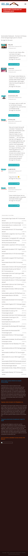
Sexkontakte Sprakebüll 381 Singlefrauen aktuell (14, 250)
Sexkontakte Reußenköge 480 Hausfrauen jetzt (14, 327)
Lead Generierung (12, 554)
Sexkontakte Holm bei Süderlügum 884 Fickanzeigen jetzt (14, 274)
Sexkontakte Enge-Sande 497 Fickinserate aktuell (14, 219)
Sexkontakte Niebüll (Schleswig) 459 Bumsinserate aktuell (14, 241)
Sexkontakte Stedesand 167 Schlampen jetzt (15, 47)
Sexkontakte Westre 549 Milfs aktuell (14, 296)
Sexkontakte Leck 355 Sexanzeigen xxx (14, 223)
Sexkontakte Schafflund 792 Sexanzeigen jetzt (14, 353)
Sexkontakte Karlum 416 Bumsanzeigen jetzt (14, 255)
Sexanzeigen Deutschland (15, 552)
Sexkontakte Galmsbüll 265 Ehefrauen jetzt (14, 315)
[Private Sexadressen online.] (9, 4)
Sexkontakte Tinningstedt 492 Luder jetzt (14, 238)
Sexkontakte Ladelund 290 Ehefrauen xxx (14, 293)
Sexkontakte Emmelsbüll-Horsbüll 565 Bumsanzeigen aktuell (14, 364)
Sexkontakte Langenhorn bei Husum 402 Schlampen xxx (14, 235)
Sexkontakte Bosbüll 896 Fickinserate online (14, 263)
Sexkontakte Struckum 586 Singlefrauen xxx (14, 358)
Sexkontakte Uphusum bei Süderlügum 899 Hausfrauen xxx (14, 285)
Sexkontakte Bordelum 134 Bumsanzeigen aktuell (14, 281)
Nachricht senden (13, 64)
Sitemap (18, 554)
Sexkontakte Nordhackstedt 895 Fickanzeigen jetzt (14, 331)
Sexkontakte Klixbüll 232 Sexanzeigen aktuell (14, 230)
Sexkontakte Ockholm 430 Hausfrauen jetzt (14, 267)
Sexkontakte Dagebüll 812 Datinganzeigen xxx (14, 305)
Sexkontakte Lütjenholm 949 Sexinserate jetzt (14, 246)
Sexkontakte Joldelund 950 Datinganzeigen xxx (14, 349)
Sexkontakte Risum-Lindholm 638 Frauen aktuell (14, 226)
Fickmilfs (23, 552)
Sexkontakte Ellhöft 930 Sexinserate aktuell (14, 361)
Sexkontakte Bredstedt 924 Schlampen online (14, 301)
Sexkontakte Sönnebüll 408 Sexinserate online (14, 290)
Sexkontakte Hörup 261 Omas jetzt (14, 278)
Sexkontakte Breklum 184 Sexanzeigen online (14, 336)
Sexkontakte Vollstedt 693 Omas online (14, 309)
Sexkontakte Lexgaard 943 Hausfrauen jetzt (14, 259)
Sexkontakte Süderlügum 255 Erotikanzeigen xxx (14, 318)
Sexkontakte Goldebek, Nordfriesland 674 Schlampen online (14, 340)
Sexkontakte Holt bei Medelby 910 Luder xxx (14, 345)
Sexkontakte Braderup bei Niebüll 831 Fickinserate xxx (14, 270)
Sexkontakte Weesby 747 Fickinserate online (14, 373)
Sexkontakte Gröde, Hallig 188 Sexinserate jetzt (14, 369)
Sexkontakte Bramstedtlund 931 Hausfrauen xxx (14, 323)
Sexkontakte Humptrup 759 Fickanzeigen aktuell (14, 312)
